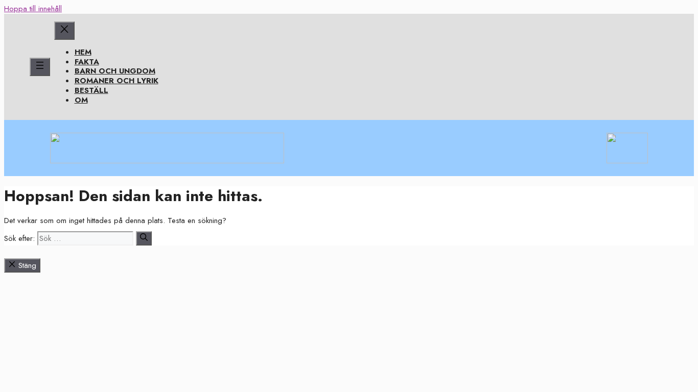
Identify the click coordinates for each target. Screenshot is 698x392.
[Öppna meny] (40, 67)
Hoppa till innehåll (33, 8)
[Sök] (144, 238)
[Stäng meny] (64, 30)
